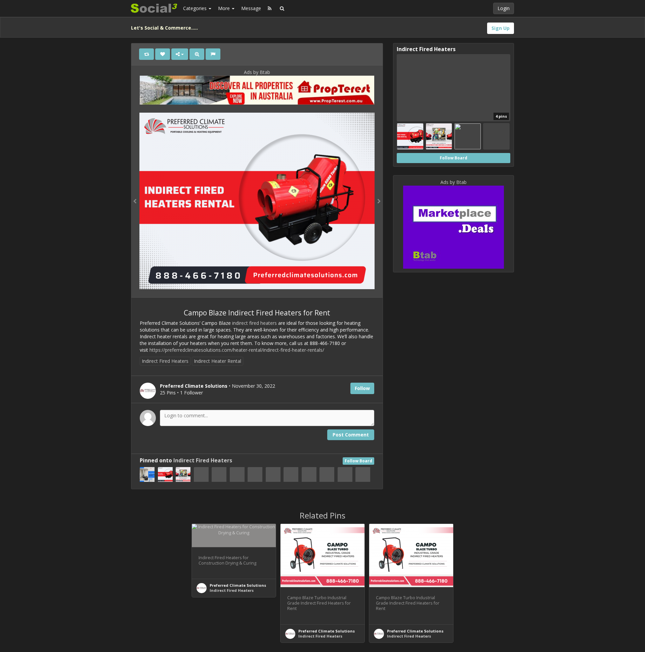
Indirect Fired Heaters (165, 361)
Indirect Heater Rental (217, 361)
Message (251, 8)
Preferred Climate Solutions (238, 585)
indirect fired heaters (254, 323)
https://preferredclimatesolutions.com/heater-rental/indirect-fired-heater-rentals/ (236, 350)
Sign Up (500, 28)
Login (504, 8)
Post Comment (351, 434)
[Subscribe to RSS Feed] (269, 8)
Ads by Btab (257, 72)
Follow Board (358, 461)
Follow (362, 388)
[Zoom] (196, 54)
